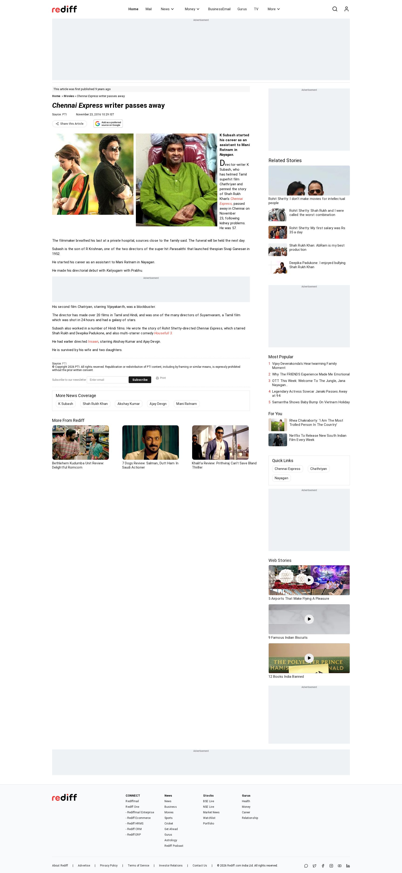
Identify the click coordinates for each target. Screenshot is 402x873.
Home (133, 9)
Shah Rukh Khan (95, 404)
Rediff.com (234, 865)
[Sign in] (346, 9)
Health (246, 801)
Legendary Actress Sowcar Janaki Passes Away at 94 (309, 393)
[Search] (334, 9)
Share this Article (72, 123)
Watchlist (209, 818)
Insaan (93, 341)
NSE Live (208, 806)
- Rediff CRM (133, 829)
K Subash (65, 404)
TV (256, 9)
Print (163, 378)
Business (170, 806)
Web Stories (279, 560)
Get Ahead (171, 829)
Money (190, 9)
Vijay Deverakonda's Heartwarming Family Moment (304, 366)
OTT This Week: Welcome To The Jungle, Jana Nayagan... (308, 383)
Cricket (168, 823)
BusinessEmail (219, 9)
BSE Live (208, 801)
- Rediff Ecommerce (138, 818)
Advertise (84, 865)
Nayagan (281, 478)
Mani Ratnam (186, 404)
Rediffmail (132, 801)
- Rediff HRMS (134, 823)
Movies (69, 96)
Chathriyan (318, 469)
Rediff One (132, 806)
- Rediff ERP (133, 834)
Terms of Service (138, 865)
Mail (149, 9)
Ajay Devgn (158, 404)
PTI (64, 114)
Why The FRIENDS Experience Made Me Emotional (311, 374)
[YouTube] (340, 866)
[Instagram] (331, 866)
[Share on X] (314, 866)
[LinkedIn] (348, 866)
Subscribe (139, 379)
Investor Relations (171, 865)
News (165, 9)
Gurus (242, 9)
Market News (211, 812)
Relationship (250, 818)
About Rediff (60, 865)
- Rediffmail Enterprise (140, 812)
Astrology (170, 840)
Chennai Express (288, 469)
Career (246, 812)
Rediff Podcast (173, 845)
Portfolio (208, 823)
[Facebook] (323, 866)
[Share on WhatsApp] (306, 866)
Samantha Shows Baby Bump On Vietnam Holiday (311, 402)
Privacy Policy (108, 865)
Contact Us (200, 865)
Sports (168, 818)
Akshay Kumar (128, 404)
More (272, 9)
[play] (309, 580)
